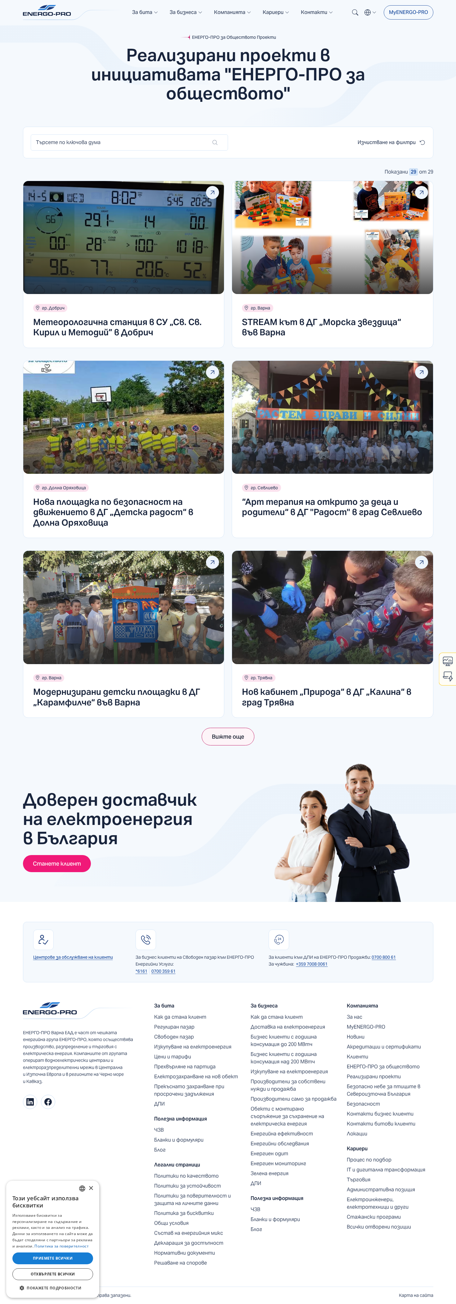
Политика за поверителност (61, 1246)
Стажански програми (374, 1217)
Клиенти (357, 1056)
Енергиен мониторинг (278, 1163)
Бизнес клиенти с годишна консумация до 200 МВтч (284, 1041)
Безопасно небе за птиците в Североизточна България (383, 1090)
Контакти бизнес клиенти (380, 1114)
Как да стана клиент (180, 1017)
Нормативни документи (184, 1253)
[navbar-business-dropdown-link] (186, 14)
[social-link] (30, 1102)
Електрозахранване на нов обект (196, 1076)
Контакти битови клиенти (381, 1124)
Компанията (362, 1006)
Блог (160, 1150)
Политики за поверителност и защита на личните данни (192, 1200)
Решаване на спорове (180, 1263)
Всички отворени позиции (379, 1227)
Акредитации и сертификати (384, 1047)
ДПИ (159, 1104)
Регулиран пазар (174, 1027)
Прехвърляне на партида (185, 1066)
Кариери (357, 1148)
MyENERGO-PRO (408, 12)
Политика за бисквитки (184, 1213)
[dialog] (52, 1239)
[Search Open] (355, 12)
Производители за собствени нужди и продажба (288, 1085)
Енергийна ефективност (282, 1133)
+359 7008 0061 (312, 964)
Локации (357, 1133)
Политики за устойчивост (187, 1186)
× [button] (90, 1188)
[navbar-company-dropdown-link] (233, 14)
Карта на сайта (416, 1295)
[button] (145, 12)
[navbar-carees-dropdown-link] (276, 14)
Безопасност (363, 1104)
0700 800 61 (384, 957)
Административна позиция (381, 1189)
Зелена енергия (269, 1173)
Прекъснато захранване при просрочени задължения (189, 1090)
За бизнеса (264, 1006)
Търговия (358, 1179)
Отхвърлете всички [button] (53, 1274)
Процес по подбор (369, 1160)
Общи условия (171, 1223)
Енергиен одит (269, 1153)
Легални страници (177, 1164)
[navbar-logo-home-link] (72, 12)
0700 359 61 (163, 971)
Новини (355, 1037)
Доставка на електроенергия (288, 1027)
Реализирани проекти (374, 1076)
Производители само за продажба (294, 1099)
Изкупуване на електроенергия (192, 1047)
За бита (164, 1006)
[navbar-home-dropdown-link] (145, 14)
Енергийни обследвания (280, 1143)
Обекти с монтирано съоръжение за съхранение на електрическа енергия (287, 1116)
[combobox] (82, 1188)
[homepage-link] (79, 1010)
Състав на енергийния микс (188, 1233)
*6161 (141, 971)
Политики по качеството (186, 1176)
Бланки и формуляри (178, 1140)
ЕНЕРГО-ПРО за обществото (383, 1066)
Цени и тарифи (172, 1056)
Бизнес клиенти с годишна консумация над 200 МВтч (284, 1058)
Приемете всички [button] (53, 1258)
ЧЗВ (159, 1130)
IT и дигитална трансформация (386, 1169)
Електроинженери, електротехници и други (378, 1203)
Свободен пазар (174, 1037)
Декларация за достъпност (188, 1243)
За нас (354, 1017)
